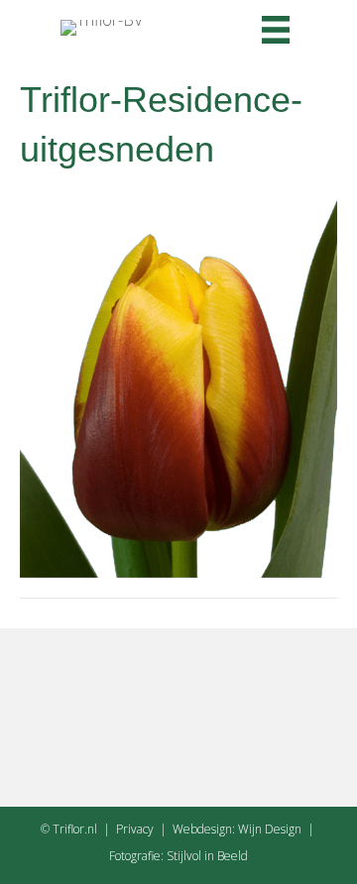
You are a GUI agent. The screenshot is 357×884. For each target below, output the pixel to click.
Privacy (135, 829)
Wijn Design (269, 829)
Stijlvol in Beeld (207, 855)
